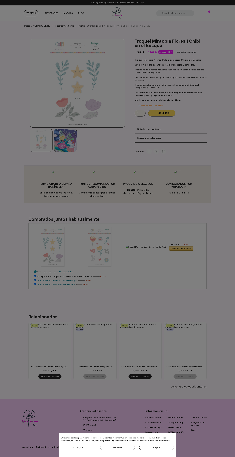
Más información (162, 440)
